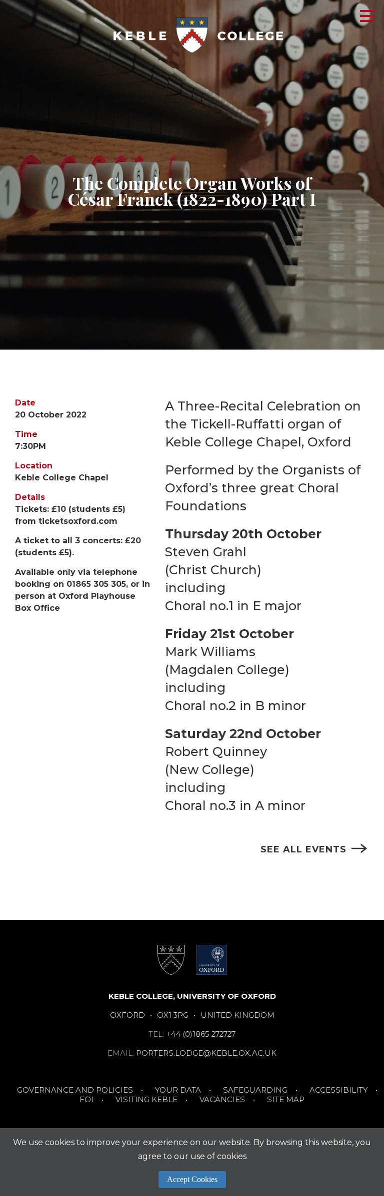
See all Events (303, 849)
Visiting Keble (147, 1099)
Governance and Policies (75, 1090)
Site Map (285, 1099)
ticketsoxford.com (78, 521)
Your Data (178, 1090)
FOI (87, 1099)
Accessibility (339, 1090)
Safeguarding (255, 1090)
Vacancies (222, 1099)
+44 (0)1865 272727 (201, 1034)
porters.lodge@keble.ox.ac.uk (206, 1053)
